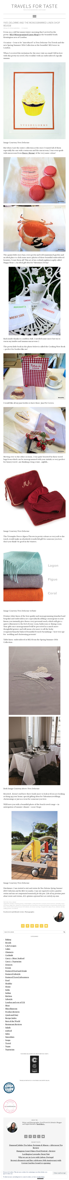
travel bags (37, 906)
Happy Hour (12, 905)
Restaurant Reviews (13, 1024)
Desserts (8, 965)
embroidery (58, 903)
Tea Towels (32, 906)
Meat (7, 1006)
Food (7, 980)
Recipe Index (10, 1018)
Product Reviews (12, 1012)
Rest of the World (12, 1021)
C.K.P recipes (10, 946)
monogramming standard (56, 905)
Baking (8, 940)
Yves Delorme (15, 908)
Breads (8, 943)
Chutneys (9, 952)
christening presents (19, 903)
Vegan (7, 1046)
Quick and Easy (11, 1015)
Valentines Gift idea (60, 906)
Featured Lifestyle (12, 974)
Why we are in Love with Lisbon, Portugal (35, 1157)
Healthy (8, 984)
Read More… (41, 1124)
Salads (8, 1028)
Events (8, 968)
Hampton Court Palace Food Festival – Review (35, 1151)
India (7, 990)
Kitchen (8, 996)
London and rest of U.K (15, 1002)
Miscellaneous (11, 1009)
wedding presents (7, 908)
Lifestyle (14, 902)
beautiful (12, 903)
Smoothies (9, 1037)
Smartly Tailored (11, 906)
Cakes (7, 949)
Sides (7, 1034)
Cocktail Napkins (28, 903)
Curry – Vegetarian (13, 962)
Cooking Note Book (36, 903)
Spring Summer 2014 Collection (22, 906)
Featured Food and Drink (16, 971)
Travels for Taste (34, 6)
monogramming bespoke (44, 905)
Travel (8, 1043)
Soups (7, 1040)
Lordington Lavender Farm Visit (36, 1154)
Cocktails (9, 955)
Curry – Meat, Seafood (14, 958)
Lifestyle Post (19, 905)
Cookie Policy (41, 1177)
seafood (8, 1031)
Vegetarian (9, 1050)
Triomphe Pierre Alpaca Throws (48, 906)
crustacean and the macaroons (48, 903)
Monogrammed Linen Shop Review (30, 905)
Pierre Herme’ (28, 153)
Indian (8, 993)
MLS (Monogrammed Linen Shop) (24, 35)
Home (10, 902)
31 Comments (25, 28)
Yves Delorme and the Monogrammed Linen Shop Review (31, 24)
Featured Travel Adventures (17, 977)
